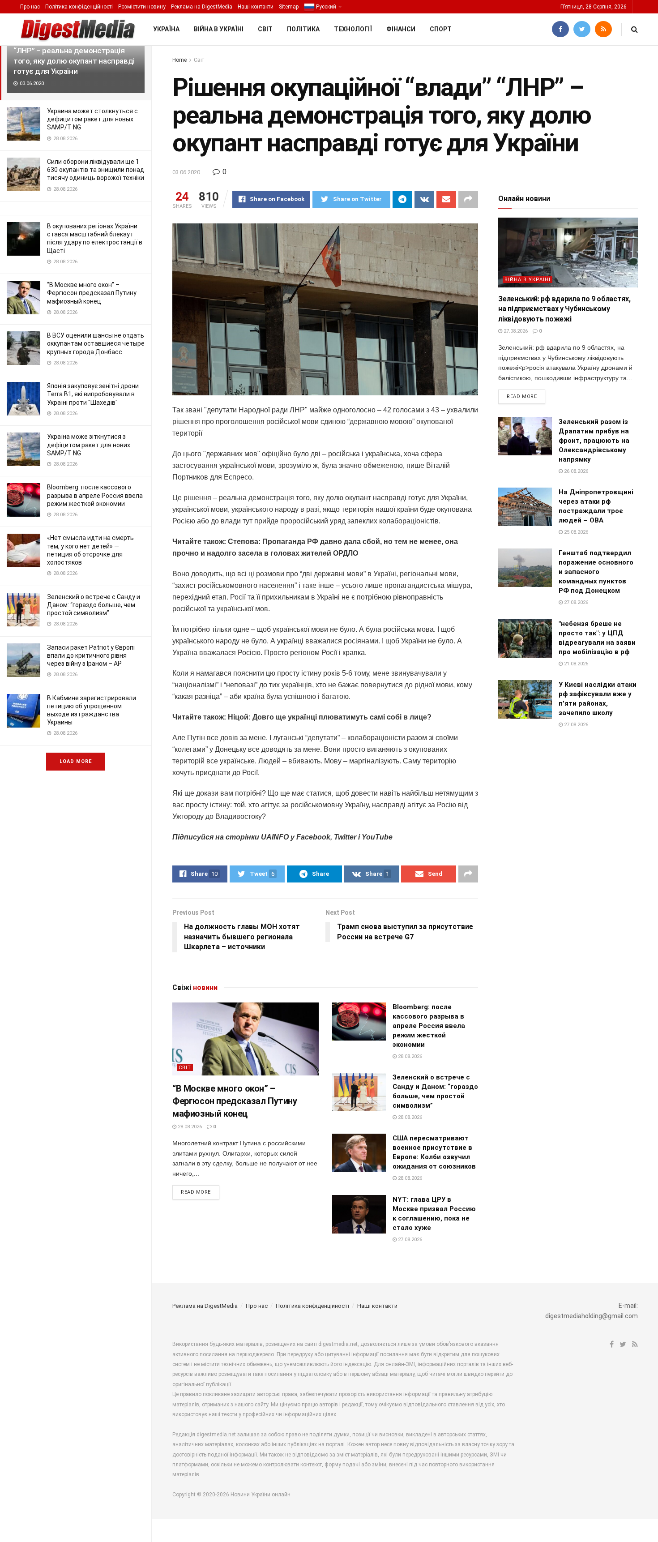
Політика (303, 29)
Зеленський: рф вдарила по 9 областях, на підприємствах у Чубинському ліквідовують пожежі (564, 309)
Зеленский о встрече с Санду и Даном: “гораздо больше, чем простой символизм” (93, 605)
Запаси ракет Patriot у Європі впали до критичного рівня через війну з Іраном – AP (91, 655)
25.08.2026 (575, 532)
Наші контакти (255, 7)
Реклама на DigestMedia (201, 7)
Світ (265, 29)
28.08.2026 (189, 1127)
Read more (196, 1192)
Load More (76, 761)
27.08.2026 (409, 1239)
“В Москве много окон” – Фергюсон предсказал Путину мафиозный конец (92, 292)
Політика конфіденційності (79, 7)
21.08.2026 (575, 664)
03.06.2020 (186, 172)
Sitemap (289, 7)
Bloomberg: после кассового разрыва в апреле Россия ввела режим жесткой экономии (95, 495)
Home (179, 60)
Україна (166, 29)
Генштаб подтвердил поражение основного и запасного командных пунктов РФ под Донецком (596, 572)
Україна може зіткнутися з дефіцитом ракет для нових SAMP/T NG (88, 444)
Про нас (30, 7)
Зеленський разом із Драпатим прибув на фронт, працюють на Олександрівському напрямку (594, 440)
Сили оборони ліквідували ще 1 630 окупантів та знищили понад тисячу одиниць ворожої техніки (95, 169)
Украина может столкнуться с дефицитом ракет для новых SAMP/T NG (92, 119)
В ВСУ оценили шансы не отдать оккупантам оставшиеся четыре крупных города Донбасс (96, 343)
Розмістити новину (142, 7)
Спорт (441, 29)
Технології (353, 29)
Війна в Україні (219, 29)
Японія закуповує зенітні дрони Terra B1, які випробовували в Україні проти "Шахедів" (93, 394)
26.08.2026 (575, 471)
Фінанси (400, 29)
